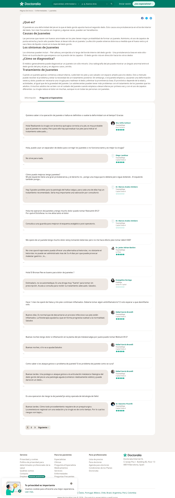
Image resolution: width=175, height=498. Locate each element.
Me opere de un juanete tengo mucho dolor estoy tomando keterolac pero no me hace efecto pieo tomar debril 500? (78, 240)
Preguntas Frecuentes (64, 476)
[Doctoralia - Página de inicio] (35, 3)
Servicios (58, 470)
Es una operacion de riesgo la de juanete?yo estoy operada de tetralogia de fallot (62, 396)
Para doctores (95, 462)
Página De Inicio (26, 11)
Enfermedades (41, 11)
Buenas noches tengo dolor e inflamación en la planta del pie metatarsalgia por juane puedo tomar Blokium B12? (77, 337)
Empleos (32, 476)
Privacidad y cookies (29, 459)
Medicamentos (61, 468)
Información (30, 97)
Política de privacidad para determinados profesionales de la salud (35, 465)
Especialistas (60, 459)
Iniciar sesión (125, 3)
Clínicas (57, 462)
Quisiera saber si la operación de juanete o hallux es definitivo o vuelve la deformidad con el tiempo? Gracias (74, 115)
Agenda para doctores (99, 465)
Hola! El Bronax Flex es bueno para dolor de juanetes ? (50, 272)
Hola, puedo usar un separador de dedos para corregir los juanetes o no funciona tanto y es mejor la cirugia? (75, 147)
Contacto (24, 473)
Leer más (29, 492)
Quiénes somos (27, 470)
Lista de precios (96, 459)
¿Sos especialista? (142, 3)
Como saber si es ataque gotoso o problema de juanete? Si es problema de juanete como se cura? (70, 363)
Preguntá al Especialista (51, 97)
